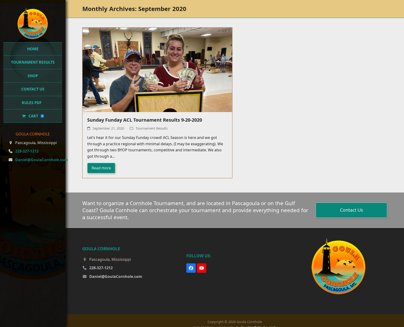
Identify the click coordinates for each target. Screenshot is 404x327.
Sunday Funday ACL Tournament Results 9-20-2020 (144, 120)
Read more (101, 168)
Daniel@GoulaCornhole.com (41, 151)
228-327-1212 (27, 142)
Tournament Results (152, 128)
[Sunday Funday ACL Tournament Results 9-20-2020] (157, 69)
